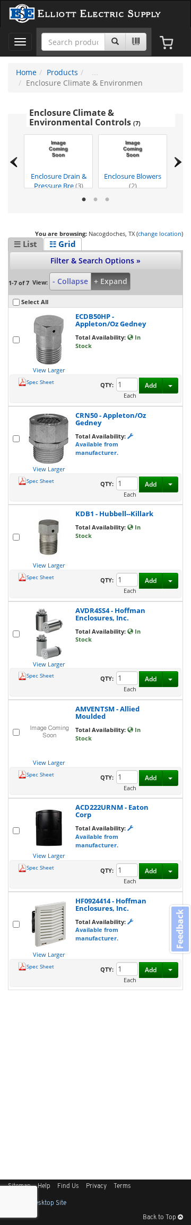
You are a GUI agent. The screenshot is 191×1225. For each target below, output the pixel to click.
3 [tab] (107, 200)
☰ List (25, 244)
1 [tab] (84, 200)
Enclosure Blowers (132, 180)
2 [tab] (95, 200)
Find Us (68, 1186)
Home (26, 72)
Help (44, 1186)
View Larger (49, 370)
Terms (122, 1186)
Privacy (96, 1186)
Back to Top (160, 1217)
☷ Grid (62, 244)
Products (62, 72)
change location (159, 233)
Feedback (180, 929)
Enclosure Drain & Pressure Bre (58, 180)
